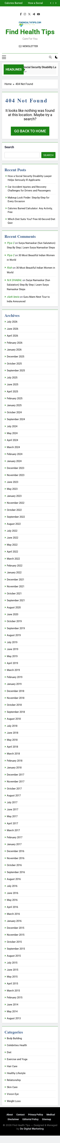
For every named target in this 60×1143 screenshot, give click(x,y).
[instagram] (25, 14)
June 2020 (12, 614)
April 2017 (12, 823)
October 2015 (14, 941)
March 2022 (13, 558)
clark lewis (13, 296)
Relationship (14, 1080)
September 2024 (16, 419)
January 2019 (14, 684)
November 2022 (15, 502)
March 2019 (13, 670)
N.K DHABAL (14, 280)
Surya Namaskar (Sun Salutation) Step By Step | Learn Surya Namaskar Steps (28, 285)
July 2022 (12, 530)
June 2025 (12, 384)
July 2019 (12, 642)
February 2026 (14, 342)
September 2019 (16, 628)
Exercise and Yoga (17, 1059)
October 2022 (14, 509)
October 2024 (14, 412)
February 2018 (14, 760)
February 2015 (14, 997)
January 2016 (14, 921)
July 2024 (12, 426)
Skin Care (12, 1087)
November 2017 (15, 781)
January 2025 (14, 405)
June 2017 (12, 809)
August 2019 (14, 635)
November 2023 (15, 475)
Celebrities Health (17, 1045)
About (9, 1114)
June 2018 (12, 732)
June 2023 (12, 482)
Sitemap (46, 1119)
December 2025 (15, 356)
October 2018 (14, 704)
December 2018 (15, 691)
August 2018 (14, 718)
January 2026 (14, 349)
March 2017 (13, 830)
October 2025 (14, 363)
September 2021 (16, 600)
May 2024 (12, 433)
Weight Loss (14, 1101)
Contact (20, 1114)
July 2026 (12, 321)
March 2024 (13, 447)
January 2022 (14, 572)
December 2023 (15, 468)
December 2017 (15, 774)
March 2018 (13, 753)
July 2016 (12, 886)
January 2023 (14, 495)
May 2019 (12, 656)
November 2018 (15, 697)
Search (9, 147)
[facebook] (21, 14)
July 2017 (12, 802)
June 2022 (12, 537)
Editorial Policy (30, 1119)
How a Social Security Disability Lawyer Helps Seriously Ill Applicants (33, 3)
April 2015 (12, 983)
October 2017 (14, 788)
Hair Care (12, 1066)
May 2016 (12, 899)
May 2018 (12, 739)
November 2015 (15, 934)
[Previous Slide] (50, 3)
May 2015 (12, 976)
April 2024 (12, 440)
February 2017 (14, 837)
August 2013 (14, 1018)
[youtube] (38, 14)
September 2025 (16, 370)
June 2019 (12, 649)
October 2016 (14, 865)
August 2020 (14, 607)
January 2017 (14, 844)
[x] (29, 14)
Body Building (14, 1038)
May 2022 (12, 544)
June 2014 (12, 1004)
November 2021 (15, 586)
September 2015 (16, 948)
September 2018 (16, 711)
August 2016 (14, 879)
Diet (9, 1052)
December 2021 (15, 579)
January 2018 (14, 767)
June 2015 (12, 969)
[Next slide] (56, 3)
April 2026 (12, 335)
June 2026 (12, 328)
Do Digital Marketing (32, 1128)
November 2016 (15, 858)
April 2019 (12, 663)
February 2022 (14, 565)
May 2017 (12, 816)
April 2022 (12, 551)
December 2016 (15, 851)
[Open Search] (50, 57)
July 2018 (12, 725)
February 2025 (14, 398)
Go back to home (30, 131)
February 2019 (14, 677)
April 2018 (12, 746)
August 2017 (14, 795)
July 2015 (12, 962)
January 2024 (14, 461)
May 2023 (12, 488)
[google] (34, 14)
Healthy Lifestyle (16, 1073)
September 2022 (16, 516)
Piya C (10, 243)
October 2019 (14, 621)
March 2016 (13, 913)
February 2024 (14, 454)
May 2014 (12, 1011)
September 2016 (16, 872)
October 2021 (14, 593)
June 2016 (12, 893)
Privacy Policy (35, 1114)
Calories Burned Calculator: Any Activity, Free (13, 3)
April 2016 (12, 907)
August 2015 (14, 955)
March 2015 (13, 990)
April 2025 (12, 391)
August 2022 (14, 523)
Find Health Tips (30, 32)
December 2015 (15, 927)
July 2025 (12, 377)
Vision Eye (13, 1094)
